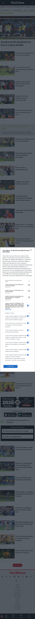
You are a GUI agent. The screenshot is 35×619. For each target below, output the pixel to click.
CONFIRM (10, 366)
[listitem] (17, 281)
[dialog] (17, 309)
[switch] (28, 285)
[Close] (31, 250)
